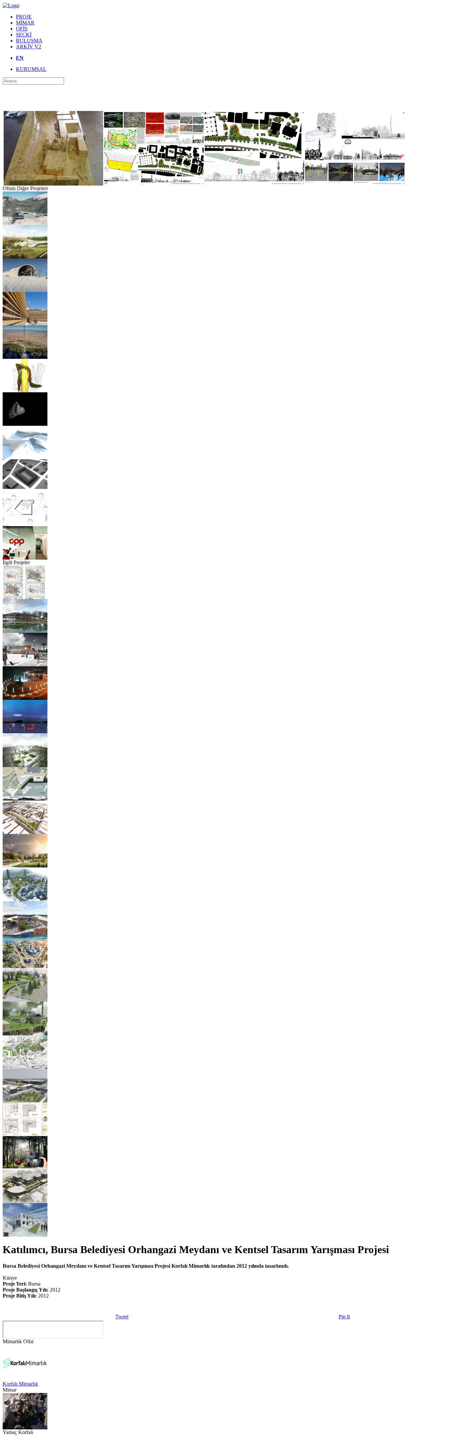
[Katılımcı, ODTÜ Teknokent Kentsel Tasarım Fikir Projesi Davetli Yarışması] (25, 1100)
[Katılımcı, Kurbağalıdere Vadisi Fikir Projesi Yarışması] (25, 1067)
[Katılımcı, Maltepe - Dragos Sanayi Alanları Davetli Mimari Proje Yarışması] (25, 899)
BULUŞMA (29, 40)
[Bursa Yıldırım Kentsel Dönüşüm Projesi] (25, 865)
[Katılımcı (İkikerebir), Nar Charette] (25, 1033)
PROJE (24, 17)
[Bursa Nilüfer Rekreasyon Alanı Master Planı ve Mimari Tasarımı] (25, 933)
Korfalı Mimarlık (20, 1384)
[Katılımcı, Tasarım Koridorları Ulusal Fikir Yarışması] (25, 664)
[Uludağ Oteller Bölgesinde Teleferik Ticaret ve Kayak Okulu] (25, 457)
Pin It (344, 1316)
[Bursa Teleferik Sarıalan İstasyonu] (25, 323)
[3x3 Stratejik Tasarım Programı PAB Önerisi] (25, 1235)
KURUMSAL (31, 69)
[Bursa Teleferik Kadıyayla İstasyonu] (25, 290)
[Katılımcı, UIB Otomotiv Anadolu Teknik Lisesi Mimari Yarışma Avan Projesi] (25, 1134)
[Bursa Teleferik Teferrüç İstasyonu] (25, 357)
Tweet (121, 1316)
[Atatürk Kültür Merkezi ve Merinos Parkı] (25, 631)
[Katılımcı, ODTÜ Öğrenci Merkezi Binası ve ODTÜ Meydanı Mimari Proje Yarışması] (25, 799)
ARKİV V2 (28, 46)
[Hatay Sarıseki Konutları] (25, 491)
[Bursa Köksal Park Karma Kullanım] (25, 1201)
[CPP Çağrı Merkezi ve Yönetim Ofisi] (25, 558)
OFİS (22, 28)
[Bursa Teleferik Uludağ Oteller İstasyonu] (25, 223)
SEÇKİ (24, 34)
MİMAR (25, 23)
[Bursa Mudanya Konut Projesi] (25, 524)
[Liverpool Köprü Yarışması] (25, 424)
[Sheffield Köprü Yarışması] (25, 390)
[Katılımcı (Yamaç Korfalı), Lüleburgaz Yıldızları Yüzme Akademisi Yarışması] (25, 256)
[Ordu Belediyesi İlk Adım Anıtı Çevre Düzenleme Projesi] (25, 698)
